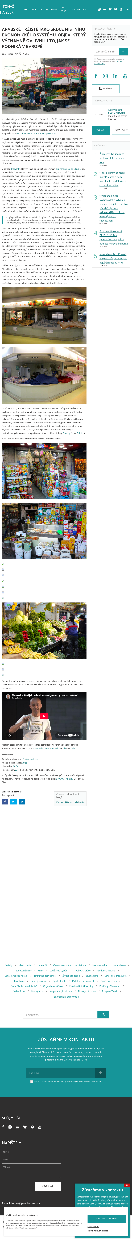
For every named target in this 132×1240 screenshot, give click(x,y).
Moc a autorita (99, 965)
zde (64, 748)
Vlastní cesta (25, 965)
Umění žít (42, 965)
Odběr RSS (107, 88)
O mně (54, 9)
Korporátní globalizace (61, 992)
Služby (44, 9)
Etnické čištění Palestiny (81, 986)
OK (123, 51)
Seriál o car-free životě (115, 976)
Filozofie (75, 9)
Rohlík (80, 433)
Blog (85, 9)
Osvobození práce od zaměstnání (69, 965)
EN (128, 9)
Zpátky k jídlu (59, 981)
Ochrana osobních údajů (92, 1081)
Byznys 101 (15, 169)
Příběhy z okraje (39, 981)
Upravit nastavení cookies (98, 1231)
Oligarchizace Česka (53, 986)
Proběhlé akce (121, 130)
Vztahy (9, 965)
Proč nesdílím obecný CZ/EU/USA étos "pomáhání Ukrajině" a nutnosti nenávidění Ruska (114, 237)
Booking (66, 433)
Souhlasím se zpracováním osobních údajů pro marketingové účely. (109, 61)
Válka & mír (19, 992)
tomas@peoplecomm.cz (25, 1203)
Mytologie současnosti (83, 981)
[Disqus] (44, 845)
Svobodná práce (82, 971)
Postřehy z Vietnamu (109, 986)
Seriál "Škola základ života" (24, 986)
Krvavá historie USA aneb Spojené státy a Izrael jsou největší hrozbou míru (113, 258)
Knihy (35, 9)
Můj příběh (64, 9)
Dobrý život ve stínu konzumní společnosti (36, 133)
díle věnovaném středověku (68, 169)
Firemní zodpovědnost (45, 976)
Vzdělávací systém (59, 971)
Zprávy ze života (29, 759)
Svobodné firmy (24, 971)
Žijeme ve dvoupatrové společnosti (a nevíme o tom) (112, 158)
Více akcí (101, 130)
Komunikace (119, 965)
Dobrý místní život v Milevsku (116, 111)
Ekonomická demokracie (66, 997)
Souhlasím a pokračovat (107, 1219)
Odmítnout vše (93, 1226)
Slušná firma (92, 976)
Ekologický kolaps (87, 992)
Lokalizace (19, 981)
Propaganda (37, 992)
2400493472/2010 (64, 779)
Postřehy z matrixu (106, 971)
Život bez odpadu (71, 976)
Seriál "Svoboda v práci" (16, 976)
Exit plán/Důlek (109, 992)
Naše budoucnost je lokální (45, 748)
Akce (26, 9)
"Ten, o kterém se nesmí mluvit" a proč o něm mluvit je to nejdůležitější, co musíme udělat (113, 179)
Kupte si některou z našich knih (70, 802)
